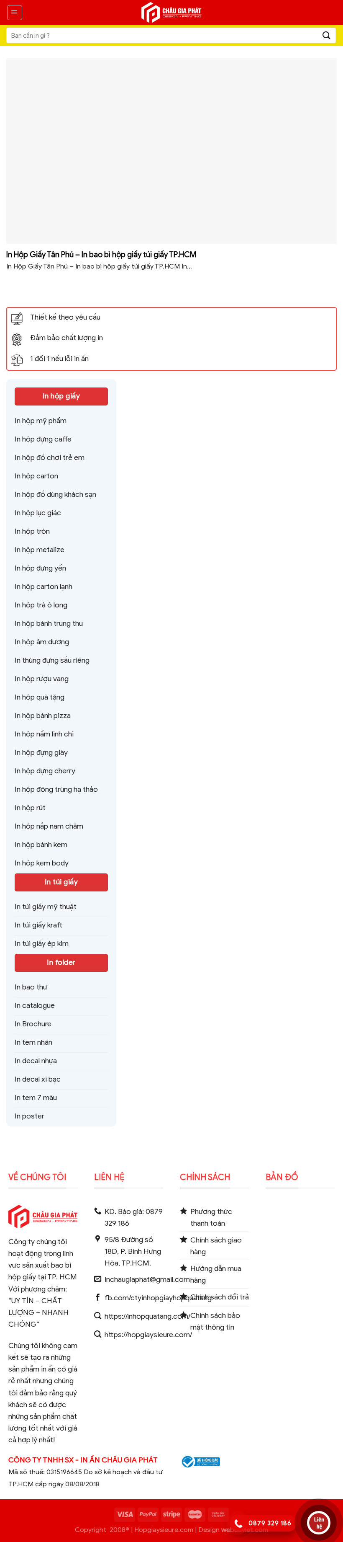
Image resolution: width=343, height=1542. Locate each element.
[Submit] (326, 35)
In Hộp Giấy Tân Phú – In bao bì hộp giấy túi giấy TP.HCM (101, 254)
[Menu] (14, 12)
